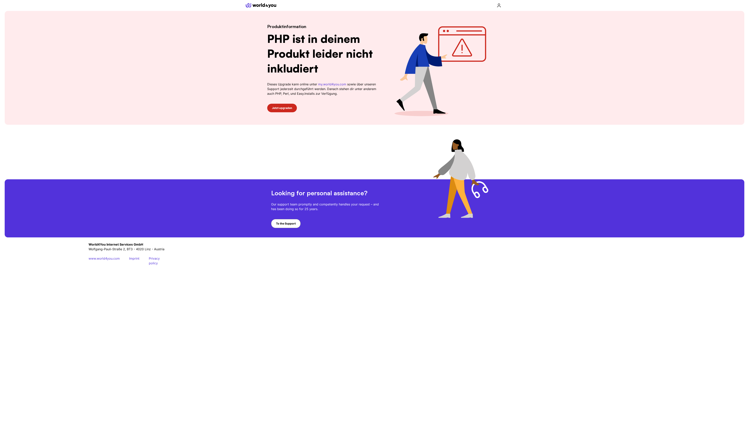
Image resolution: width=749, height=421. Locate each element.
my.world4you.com (332, 84)
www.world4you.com (104, 258)
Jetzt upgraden (282, 108)
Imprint (134, 258)
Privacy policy (154, 260)
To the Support (286, 223)
